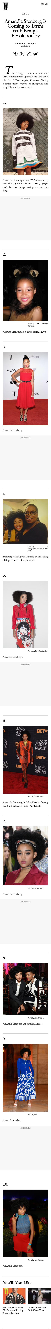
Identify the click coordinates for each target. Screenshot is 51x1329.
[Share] (15, 54)
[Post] (22, 54)
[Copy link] (29, 54)
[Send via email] (35, 54)
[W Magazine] (5, 6)
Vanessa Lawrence (26, 43)
